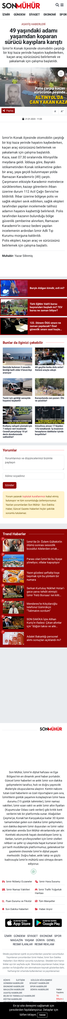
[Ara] (57, 5)
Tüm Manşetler (47, 901)
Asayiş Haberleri (33, 24)
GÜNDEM (19, 14)
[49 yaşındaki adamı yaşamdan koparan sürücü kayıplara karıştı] (33, 87)
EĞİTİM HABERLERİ (12, 999)
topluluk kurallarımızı (34, 496)
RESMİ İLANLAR (23, 944)
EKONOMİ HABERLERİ (13, 986)
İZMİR (6, 14)
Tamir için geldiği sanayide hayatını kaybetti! (17, 399)
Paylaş (9, 110)
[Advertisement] (33, 683)
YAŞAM (29, 940)
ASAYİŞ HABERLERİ (12, 993)
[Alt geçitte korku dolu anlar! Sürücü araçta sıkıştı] (49, 356)
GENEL (51, 940)
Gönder (9, 485)
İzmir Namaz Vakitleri (18, 889)
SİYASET (34, 14)
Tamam (42, 1015)
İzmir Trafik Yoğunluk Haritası (48, 891)
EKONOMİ (50, 14)
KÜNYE (6, 980)
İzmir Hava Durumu (49, 881)
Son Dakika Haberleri (17, 909)
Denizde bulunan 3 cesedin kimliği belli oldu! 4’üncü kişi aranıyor (17, 370)
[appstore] (18, 923)
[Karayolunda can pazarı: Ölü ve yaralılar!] (49, 387)
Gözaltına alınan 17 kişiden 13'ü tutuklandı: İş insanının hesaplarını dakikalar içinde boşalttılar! (49, 430)
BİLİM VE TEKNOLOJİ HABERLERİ (19, 996)
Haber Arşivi (45, 909)
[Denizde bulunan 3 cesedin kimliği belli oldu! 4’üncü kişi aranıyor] (17, 356)
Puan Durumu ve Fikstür (19, 901)
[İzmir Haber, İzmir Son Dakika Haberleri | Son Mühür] (21, 5)
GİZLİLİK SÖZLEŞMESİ (41, 980)
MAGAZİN (16, 940)
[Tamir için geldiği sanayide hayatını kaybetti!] (17, 387)
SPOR (63, 14)
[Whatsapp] (33, 871)
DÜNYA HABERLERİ (39, 989)
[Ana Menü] (62, 5)
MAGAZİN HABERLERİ (13, 989)
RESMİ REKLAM (44, 944)
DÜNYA (40, 940)
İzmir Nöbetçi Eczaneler (19, 881)
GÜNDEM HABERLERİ (13, 983)
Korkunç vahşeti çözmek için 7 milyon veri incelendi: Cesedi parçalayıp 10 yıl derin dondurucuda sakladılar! (17, 431)
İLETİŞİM (20, 980)
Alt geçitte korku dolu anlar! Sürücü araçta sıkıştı (49, 368)
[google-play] (48, 923)
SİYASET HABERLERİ (39, 983)
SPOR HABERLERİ (38, 986)
